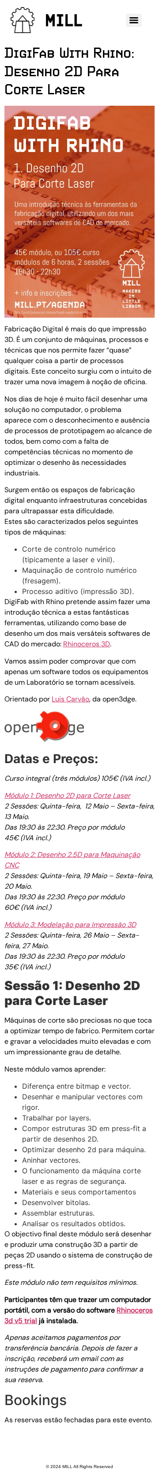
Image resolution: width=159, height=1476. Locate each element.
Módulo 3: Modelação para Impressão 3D (70, 924)
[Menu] (134, 20)
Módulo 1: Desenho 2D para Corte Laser (67, 795)
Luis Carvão (70, 699)
